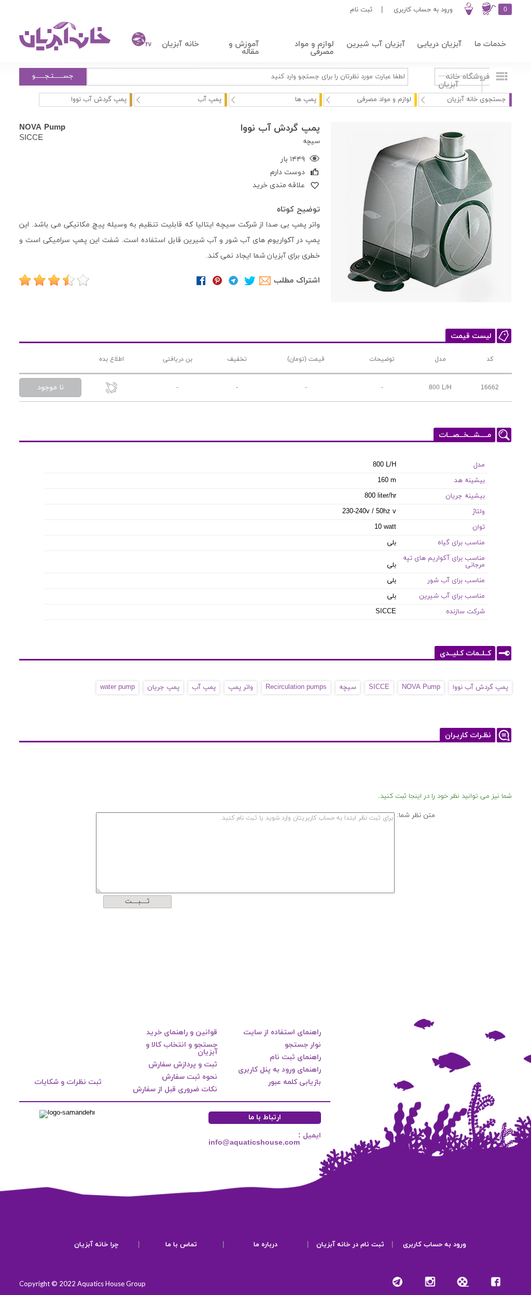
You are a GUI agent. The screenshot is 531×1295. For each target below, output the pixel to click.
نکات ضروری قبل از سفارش (175, 1089)
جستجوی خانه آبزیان (476, 99)
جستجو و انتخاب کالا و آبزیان (181, 1048)
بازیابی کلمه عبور (294, 1082)
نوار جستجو (303, 1045)
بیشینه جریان (465, 496)
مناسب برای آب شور (456, 580)
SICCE (31, 137)
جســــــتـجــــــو (53, 76)
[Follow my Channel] (397, 1282)
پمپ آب (209, 99)
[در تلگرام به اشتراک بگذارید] (233, 280)
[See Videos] (463, 1282)
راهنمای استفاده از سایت (282, 1032)
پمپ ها (305, 99)
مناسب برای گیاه (461, 542)
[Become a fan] (495, 1282)
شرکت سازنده (465, 611)
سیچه (347, 687)
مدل (479, 465)
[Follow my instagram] (430, 1282)
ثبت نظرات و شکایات (68, 1082)
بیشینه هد (469, 480)
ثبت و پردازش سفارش (182, 1064)
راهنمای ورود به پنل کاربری (279, 1070)
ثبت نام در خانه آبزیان (350, 1244)
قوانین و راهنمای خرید (181, 1032)
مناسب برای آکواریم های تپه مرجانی (444, 562)
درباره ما (265, 1244)
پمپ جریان (163, 687)
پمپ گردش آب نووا (480, 687)
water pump (117, 687)
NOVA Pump (42, 127)
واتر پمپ (240, 687)
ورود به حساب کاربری (423, 10)
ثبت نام (361, 10)
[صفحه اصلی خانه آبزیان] (66, 50)
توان (478, 527)
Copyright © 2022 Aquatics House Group (82, 1283)
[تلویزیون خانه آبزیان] (136, 40)
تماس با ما (181, 1244)
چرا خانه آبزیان (96, 1244)
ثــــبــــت (137, 901)
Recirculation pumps (296, 687)
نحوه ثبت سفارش (189, 1077)
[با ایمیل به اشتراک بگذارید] (265, 280)
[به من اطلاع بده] (111, 388)
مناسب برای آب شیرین (452, 596)
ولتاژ (478, 511)
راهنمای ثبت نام (295, 1057)
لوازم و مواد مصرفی (384, 99)
